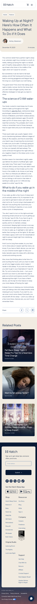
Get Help (21, 559)
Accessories (9, 530)
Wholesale (9, 533)
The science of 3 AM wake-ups (18, 100)
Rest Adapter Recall (24, 577)
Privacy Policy (5, 593)
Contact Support (24, 573)
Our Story (21, 501)
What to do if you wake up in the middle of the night (18, 189)
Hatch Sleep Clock (11, 501)
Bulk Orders (9, 537)
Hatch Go (8, 512)
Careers (21, 521)
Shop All (8, 526)
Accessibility (24, 593)
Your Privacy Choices (7, 599)
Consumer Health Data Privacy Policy (11, 596)
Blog (20, 505)
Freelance (22, 524)
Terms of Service (14, 593)
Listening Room (10, 546)
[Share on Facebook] (22, 310)
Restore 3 (8, 505)
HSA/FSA (8, 515)
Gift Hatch (9, 519)
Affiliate (21, 570)
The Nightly (9, 549)
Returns (21, 566)
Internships (22, 528)
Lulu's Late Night (10, 553)
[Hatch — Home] (14, 5)
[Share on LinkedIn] (33, 310)
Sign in (21, 512)
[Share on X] (27, 310)
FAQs (20, 508)
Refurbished (9, 522)
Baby (7, 508)
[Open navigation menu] (31, 4)
